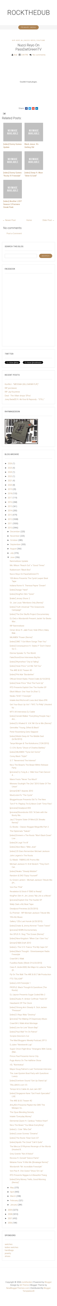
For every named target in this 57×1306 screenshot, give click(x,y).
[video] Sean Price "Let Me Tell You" (25, 666)
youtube (40, 40)
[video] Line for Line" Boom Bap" (24, 1027)
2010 (10, 528)
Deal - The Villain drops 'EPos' (18, 395)
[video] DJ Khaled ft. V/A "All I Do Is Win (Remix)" (31, 723)
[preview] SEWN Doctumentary (23, 930)
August (13, 548)
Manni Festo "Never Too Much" (23, 779)
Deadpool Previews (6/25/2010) (24, 908)
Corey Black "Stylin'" (18, 756)
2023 (10, 476)
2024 (10, 472)
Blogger (48, 1282)
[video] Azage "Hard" (19, 590)
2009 (10, 1210)
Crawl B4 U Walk (17, 958)
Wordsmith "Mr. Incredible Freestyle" (26, 1166)
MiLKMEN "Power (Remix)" (21, 637)
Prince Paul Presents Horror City (24, 1056)
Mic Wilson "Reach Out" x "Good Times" (27, 565)
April (12, 1192)
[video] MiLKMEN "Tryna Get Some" (25, 752)
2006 (10, 1223)
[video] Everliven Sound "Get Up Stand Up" (28, 1080)
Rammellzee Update (19, 561)
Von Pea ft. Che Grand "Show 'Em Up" (26, 1171)
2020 (10, 485)
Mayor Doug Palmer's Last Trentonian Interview (30, 1069)
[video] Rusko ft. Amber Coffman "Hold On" (28, 999)
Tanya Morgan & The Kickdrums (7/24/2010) (29, 743)
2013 (10, 515)
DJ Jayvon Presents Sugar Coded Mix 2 (27, 994)
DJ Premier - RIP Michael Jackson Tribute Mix (30, 913)
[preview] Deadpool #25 (20, 808)
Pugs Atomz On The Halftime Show (25, 1060)
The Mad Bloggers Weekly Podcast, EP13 (28, 1040)
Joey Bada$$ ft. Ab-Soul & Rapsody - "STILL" (25, 399)
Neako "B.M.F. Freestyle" (20, 696)
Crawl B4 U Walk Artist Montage (24, 1023)
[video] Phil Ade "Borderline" (22, 674)
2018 (10, 493)
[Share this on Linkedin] (36, 108)
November (15, 536)
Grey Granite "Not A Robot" (22, 1154)
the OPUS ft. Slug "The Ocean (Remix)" (27, 934)
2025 (10, 468)
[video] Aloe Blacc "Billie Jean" (23, 847)
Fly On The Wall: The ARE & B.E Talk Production (30, 974)
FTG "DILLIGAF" (16, 979)
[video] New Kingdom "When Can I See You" (29, 938)
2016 (10, 502)
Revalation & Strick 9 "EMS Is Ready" (26, 891)
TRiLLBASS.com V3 (18, 1085)
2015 (10, 506)
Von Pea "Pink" (16, 887)
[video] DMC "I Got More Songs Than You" (28, 641)
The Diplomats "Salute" (20, 831)
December (15, 531)
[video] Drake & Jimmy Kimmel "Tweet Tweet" (30, 926)
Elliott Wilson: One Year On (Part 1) (25, 691)
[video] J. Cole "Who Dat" (21, 1129)
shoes (7, 1256)
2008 (10, 1214)
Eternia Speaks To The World (23, 653)
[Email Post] (4, 113)
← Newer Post (9, 220)
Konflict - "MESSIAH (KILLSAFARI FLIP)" (22, 384)
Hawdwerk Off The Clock (21, 1003)
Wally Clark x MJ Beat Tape (22, 904)
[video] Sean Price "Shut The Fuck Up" (27, 683)
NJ (22, 40)
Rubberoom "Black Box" (20, 570)
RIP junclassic (11, 388)
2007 (10, 1218)
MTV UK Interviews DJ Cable (22, 712)
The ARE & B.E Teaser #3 (21, 670)
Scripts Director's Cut (19, 1036)
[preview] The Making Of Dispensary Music (28, 1019)
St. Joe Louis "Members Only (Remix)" (27, 603)
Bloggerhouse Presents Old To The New (28, 799)
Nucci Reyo (30, 40)
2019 (10, 489)
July (12, 553)
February (14, 1200)
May (12, 1187)
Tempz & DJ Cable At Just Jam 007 (25, 1089)
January (14, 1205)
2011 (10, 523)
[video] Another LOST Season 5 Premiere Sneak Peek (12, 204)
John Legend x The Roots (21, 855)
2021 (10, 480)
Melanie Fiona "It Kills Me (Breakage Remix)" (29, 1162)
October (14, 540)
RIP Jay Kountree (12, 392)
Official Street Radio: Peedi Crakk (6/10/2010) (30, 679)
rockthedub (28, 12)
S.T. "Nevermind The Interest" (23, 760)
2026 (10, 463)
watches (8, 1244)
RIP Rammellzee (17, 626)
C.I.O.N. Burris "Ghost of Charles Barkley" (27, 748)
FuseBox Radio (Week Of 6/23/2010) (26, 963)
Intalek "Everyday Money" (21, 1116)
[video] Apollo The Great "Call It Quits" (26, 1142)
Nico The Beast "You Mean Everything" (27, 1125)
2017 (10, 498)
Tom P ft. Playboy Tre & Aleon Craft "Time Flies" (31, 804)
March (13, 1196)
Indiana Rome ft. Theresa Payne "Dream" (28, 585)
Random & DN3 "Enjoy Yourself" (24, 875)
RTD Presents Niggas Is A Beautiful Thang (28, 1175)
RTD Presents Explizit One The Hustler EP (28, 687)
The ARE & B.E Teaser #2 (21, 1100)
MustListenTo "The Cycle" (21, 795)
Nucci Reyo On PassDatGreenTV (28, 47)
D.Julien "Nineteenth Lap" (21, 1044)
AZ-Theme (24, 1285)
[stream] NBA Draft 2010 (20, 943)
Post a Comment (14, 233)
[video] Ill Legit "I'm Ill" (19, 842)
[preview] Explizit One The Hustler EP (26, 900)
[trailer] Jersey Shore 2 (20, 598)
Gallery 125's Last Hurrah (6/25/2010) (26, 921)
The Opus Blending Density (22, 1112)
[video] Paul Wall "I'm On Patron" (23, 1032)
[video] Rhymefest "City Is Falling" (24, 662)
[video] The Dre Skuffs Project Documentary (29, 614)
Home (29, 220)
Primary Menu (28, 27)
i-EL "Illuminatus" (17, 1065)
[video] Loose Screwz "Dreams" (24, 1133)
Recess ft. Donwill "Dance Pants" (24, 1158)
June (12, 557)
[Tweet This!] (29, 108)
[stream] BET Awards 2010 (21, 791)
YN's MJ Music (16, 917)
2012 (10, 519)
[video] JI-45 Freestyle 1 (20, 983)
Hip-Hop (16, 40)
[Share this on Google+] (33, 108)
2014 (10, 510)
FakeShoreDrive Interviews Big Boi (25, 657)
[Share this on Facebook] (26, 108)
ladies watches (11, 1247)
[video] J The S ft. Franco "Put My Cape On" (29, 947)
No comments (39, 55)
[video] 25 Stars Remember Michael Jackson (30, 851)
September (15, 544)
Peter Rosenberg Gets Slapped (24, 732)
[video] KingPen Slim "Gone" (22, 594)
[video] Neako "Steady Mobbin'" (23, 871)
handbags (9, 1250)
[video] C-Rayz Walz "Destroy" (23, 1014)
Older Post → (48, 220)
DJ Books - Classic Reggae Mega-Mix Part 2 (29, 827)
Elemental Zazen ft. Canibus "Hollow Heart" (29, 1121)
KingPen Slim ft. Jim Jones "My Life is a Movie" (30, 896)
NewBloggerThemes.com (17, 1288)
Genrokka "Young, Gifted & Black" (24, 727)
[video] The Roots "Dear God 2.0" (24, 1138)
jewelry (8, 1253)
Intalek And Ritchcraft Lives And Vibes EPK (28, 700)
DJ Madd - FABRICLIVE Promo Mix (24, 860)
